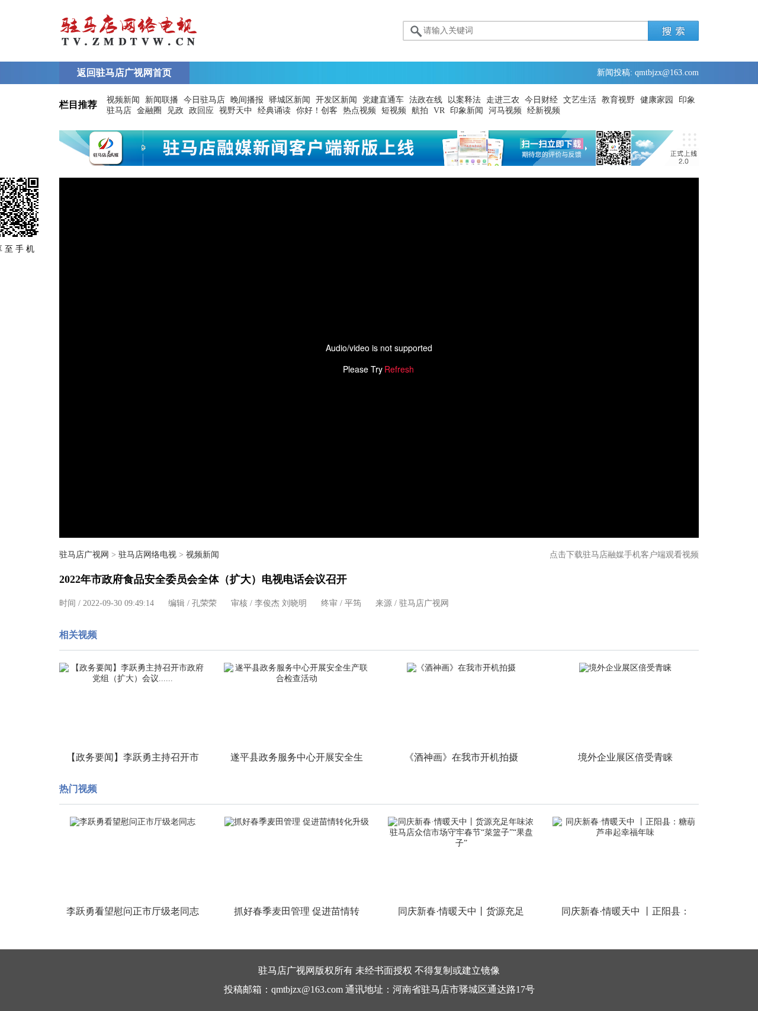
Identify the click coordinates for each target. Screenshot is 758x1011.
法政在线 (425, 99)
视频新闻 (123, 99)
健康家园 (656, 99)
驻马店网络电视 (147, 554)
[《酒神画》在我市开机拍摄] (461, 668)
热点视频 (359, 110)
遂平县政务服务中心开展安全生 (296, 757)
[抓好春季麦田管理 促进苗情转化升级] (297, 822)
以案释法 (464, 99)
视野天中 (235, 110)
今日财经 (541, 99)
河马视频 (505, 110)
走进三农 (502, 99)
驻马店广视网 (84, 554)
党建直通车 (383, 99)
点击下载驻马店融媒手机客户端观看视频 (624, 554)
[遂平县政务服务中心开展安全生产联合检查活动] (297, 673)
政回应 (201, 110)
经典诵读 (274, 110)
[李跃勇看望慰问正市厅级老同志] (132, 822)
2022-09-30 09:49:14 (118, 603)
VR (439, 110)
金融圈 (149, 110)
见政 (175, 110)
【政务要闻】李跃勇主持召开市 (132, 757)
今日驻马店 (204, 99)
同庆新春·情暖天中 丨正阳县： (625, 911)
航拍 (420, 110)
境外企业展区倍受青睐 (625, 757)
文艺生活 (579, 99)
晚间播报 (247, 99)
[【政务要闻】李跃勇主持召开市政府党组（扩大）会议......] (132, 673)
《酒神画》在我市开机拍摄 (461, 757)
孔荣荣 (204, 603)
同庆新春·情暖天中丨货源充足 (461, 911)
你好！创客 (317, 110)
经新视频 (543, 110)
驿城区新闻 (289, 99)
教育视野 (618, 99)
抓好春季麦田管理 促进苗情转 (296, 911)
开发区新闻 (336, 99)
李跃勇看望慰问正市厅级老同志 (132, 911)
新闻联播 (161, 99)
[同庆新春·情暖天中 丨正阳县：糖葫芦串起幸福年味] (626, 827)
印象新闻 (466, 110)
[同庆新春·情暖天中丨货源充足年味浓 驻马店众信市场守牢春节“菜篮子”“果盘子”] (461, 833)
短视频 (393, 110)
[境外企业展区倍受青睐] (626, 668)
